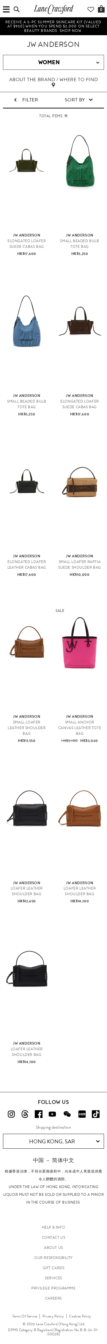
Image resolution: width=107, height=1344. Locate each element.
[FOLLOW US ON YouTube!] (52, 1114)
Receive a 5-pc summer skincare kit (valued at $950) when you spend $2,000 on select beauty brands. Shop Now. (53, 26)
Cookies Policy (80, 1316)
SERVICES (53, 1278)
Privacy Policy (53, 1316)
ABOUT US (53, 1247)
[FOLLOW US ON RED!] (82, 1114)
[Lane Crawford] (53, 13)
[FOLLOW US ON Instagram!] (11, 1114)
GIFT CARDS (53, 1268)
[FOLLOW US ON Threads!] (25, 1114)
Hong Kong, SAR (52, 1141)
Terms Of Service (24, 1316)
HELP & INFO (53, 1227)
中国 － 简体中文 (53, 1160)
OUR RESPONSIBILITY (53, 1258)
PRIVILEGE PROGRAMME (53, 1288)
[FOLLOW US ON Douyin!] (96, 1114)
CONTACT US (53, 1237)
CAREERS (53, 1298)
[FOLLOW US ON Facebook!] (38, 1114)
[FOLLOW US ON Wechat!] (67, 1114)
